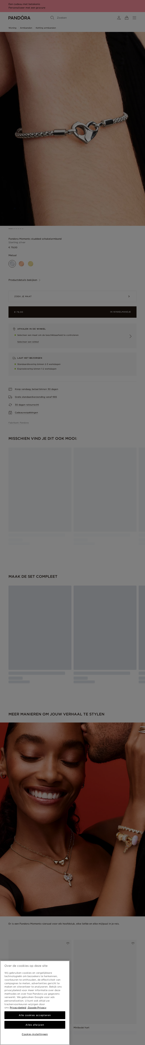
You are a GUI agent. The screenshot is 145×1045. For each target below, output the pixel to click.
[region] (35, 1003)
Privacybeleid (18, 1007)
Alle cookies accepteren (35, 1015)
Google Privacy (36, 1007)
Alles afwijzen (34, 1024)
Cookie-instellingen (35, 1034)
